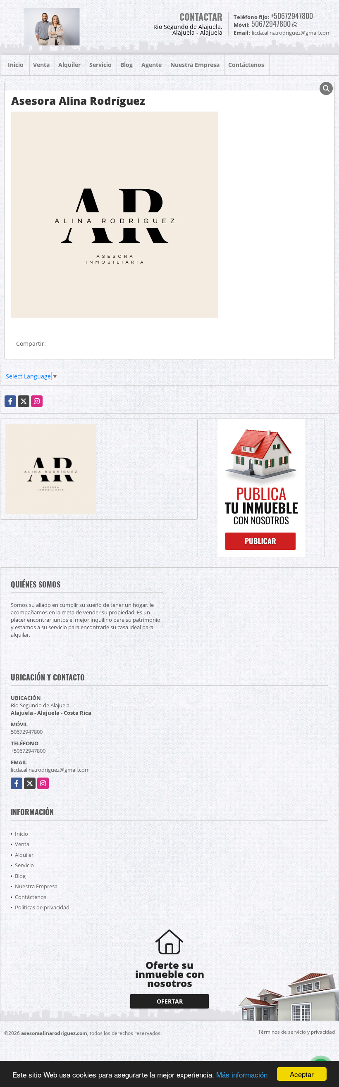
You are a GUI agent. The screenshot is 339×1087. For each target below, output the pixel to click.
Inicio (16, 65)
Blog (126, 65)
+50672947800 (292, 15)
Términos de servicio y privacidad (296, 1031)
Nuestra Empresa (195, 65)
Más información (241, 1074)
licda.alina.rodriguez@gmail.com (50, 769)
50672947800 (271, 23)
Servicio (100, 65)
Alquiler (69, 65)
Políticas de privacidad (42, 907)
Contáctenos (246, 65)
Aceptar (302, 1074)
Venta (41, 65)
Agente (151, 65)
